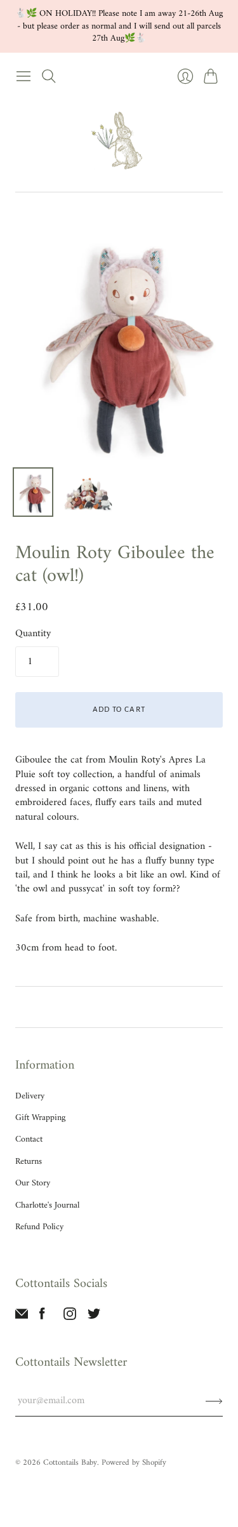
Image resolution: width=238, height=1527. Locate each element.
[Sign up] (214, 1400)
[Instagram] (69, 1317)
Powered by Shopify (134, 1462)
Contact (29, 1139)
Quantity (33, 634)
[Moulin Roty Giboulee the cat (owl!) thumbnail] (33, 492)
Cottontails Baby (70, 1462)
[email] (21, 1317)
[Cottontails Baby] (119, 140)
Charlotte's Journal (47, 1205)
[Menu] (23, 76)
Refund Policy (39, 1227)
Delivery (29, 1096)
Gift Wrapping (40, 1118)
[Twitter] (94, 1317)
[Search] (49, 76)
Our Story (32, 1183)
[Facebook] (42, 1317)
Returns (28, 1162)
